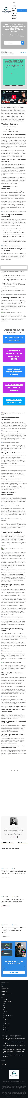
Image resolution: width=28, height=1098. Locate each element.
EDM (15, 868)
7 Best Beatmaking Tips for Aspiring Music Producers (13, 1055)
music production (15, 113)
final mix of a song (7, 140)
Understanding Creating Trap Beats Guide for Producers (13, 1052)
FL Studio (5, 1009)
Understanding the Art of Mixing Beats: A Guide (14, 1049)
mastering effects (10, 305)
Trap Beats (5, 1027)
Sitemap (4, 994)
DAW (25, 302)
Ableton (5, 999)
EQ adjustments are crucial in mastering (10, 497)
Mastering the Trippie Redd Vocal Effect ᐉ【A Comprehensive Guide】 (14, 930)
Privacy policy (5, 991)
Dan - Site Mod (15, 827)
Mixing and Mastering (22, 35)
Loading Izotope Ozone (8, 129)
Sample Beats (16, 896)
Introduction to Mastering (9, 126)
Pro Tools (15, 925)
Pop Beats (5, 1019)
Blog (3, 986)
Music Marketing (7, 1017)
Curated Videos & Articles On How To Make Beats (13, 751)
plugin (21, 574)
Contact (3, 989)
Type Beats (5, 1029)
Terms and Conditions (7, 993)
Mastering (3, 153)
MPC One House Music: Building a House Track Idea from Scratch (14, 1039)
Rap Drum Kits (6, 1023)
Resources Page (5, 988)
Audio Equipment (7, 1001)
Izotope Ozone (13, 150)
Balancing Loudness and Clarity (10, 131)
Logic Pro (5, 1011)
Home (3, 985)
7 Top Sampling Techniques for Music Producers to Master (14, 1042)
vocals (11, 621)
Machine (5, 1013)
